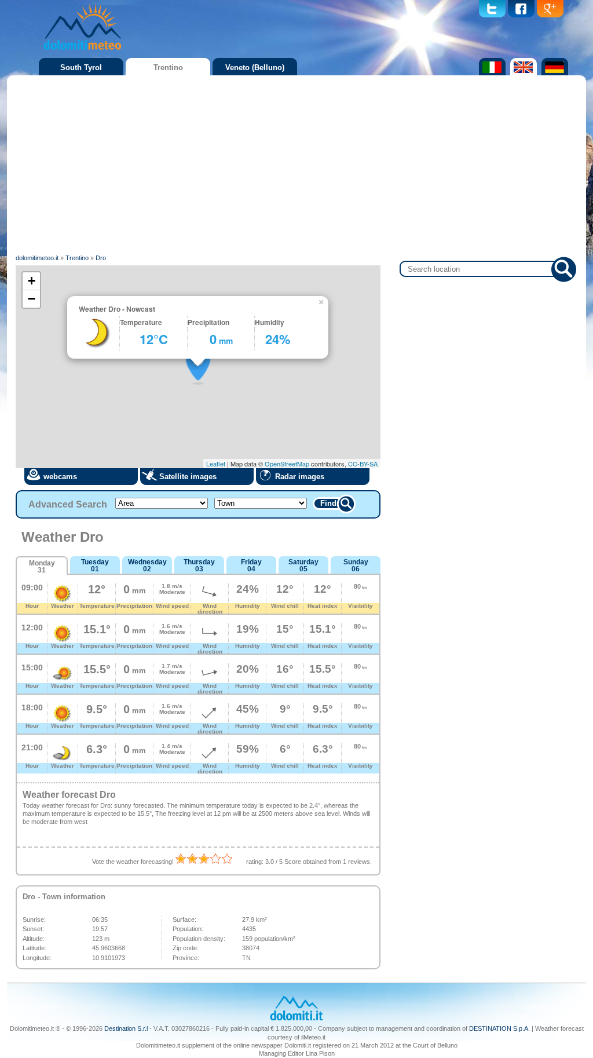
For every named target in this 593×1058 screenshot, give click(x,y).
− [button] (31, 298)
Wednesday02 (147, 565)
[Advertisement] (296, 165)
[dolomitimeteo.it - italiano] (491, 73)
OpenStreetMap (287, 463)
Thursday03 (199, 565)
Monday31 (42, 567)
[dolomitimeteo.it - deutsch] (553, 73)
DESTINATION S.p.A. (499, 1028)
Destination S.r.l (126, 1028)
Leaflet (215, 463)
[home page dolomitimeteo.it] (82, 51)
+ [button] (31, 280)
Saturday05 (303, 565)
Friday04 (251, 565)
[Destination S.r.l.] (296, 1019)
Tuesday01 (95, 565)
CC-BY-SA (363, 463)
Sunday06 (355, 565)
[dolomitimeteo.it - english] (522, 73)
